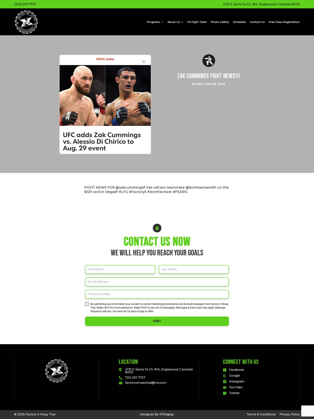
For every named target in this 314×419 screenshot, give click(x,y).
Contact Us (257, 22)
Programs (153, 22)
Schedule (239, 22)
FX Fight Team (197, 22)
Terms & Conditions (261, 414)
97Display (166, 414)
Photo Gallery (220, 22)
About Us (174, 22)
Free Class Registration (284, 22)
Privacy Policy (289, 414)
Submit (157, 321)
